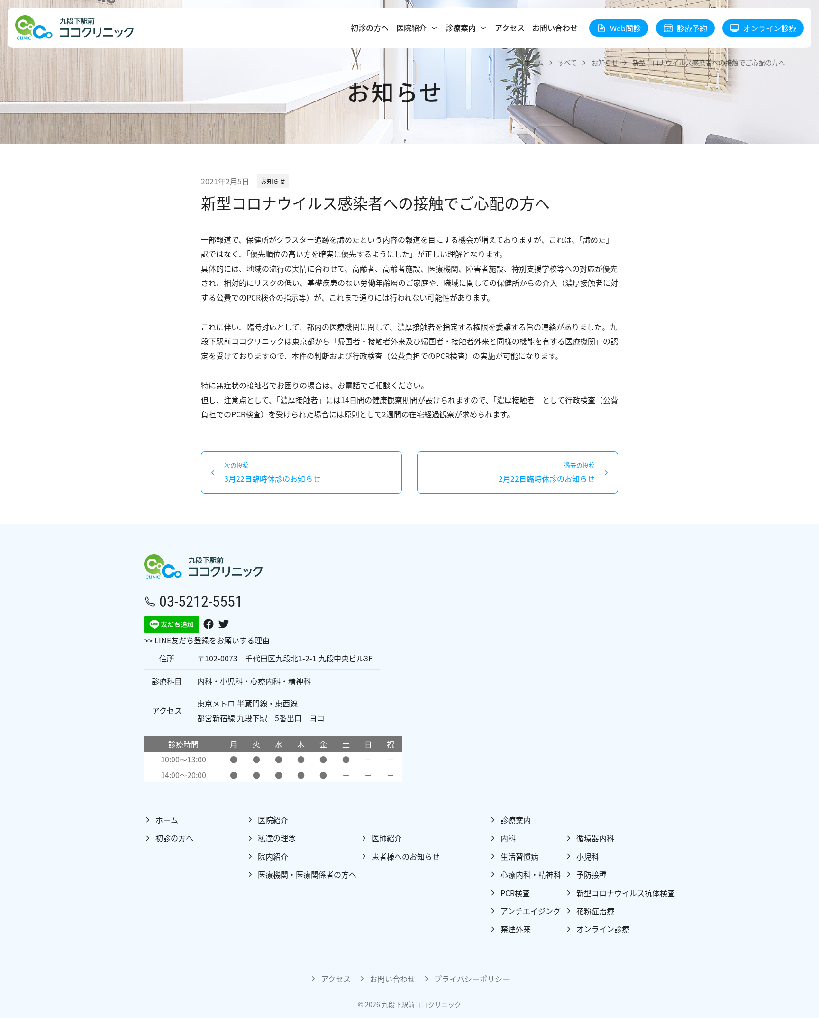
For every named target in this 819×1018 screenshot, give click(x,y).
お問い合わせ (555, 27)
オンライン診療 (769, 28)
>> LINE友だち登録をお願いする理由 (207, 640)
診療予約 (692, 28)
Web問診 (625, 28)
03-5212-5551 (201, 601)
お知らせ (273, 180)
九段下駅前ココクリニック (421, 1004)
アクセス (510, 27)
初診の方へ (370, 27)
